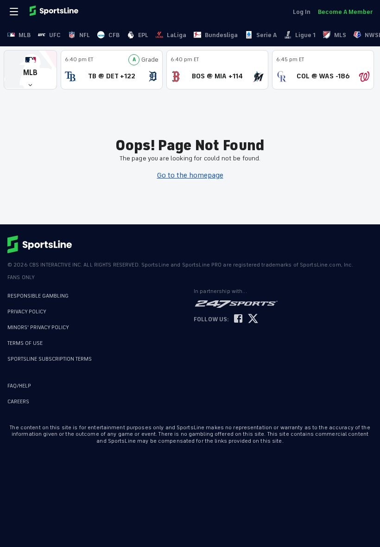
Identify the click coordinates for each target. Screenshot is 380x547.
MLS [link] (340, 35)
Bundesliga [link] (221, 35)
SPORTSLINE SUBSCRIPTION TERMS (49, 359)
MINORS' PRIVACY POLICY (38, 327)
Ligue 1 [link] (305, 35)
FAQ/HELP (19, 385)
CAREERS (18, 401)
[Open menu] (14, 11)
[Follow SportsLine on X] (253, 319)
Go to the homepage (190, 175)
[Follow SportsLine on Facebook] (238, 319)
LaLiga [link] (176, 35)
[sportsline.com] (55, 11)
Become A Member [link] (345, 12)
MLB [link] (25, 35)
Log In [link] (301, 12)
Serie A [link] (266, 35)
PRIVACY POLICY (26, 311)
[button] (30, 69)
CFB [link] (114, 35)
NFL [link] (84, 35)
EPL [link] (143, 35)
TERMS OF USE (25, 343)
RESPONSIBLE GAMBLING (38, 296)
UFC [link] (55, 35)
